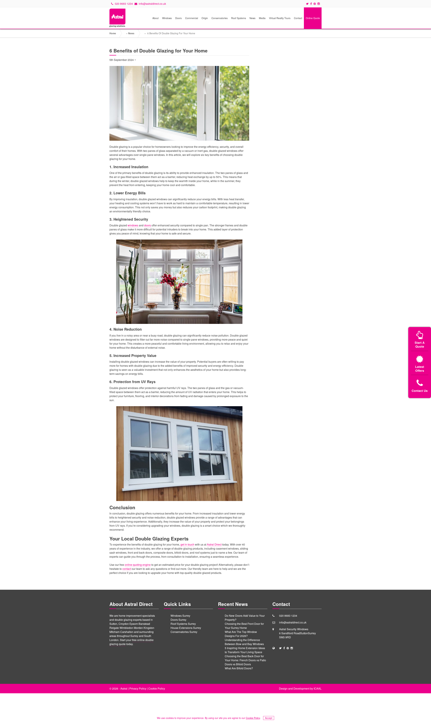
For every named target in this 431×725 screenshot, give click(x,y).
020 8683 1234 (123, 4)
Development (301, 688)
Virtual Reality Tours (279, 18)
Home (112, 33)
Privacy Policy (137, 688)
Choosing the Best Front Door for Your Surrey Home (244, 626)
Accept (268, 718)
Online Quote (313, 18)
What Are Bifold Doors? (239, 668)
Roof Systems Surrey (183, 624)
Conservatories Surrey (184, 632)
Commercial (191, 18)
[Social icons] (308, 4)
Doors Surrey (178, 620)
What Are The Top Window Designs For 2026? (241, 634)
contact (126, 569)
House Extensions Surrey (186, 628)
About (155, 18)
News (252, 18)
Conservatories (219, 18)
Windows (167, 18)
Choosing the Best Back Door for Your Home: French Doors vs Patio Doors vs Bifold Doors (245, 660)
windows (133, 225)
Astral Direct (214, 544)
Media (262, 18)
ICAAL (318, 688)
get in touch (187, 544)
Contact (298, 18)
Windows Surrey (180, 616)
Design (283, 688)
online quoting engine (138, 565)
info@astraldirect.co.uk (152, 4)
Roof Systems (238, 18)
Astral (123, 688)
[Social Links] (280, 648)
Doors (178, 18)
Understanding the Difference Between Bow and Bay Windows (244, 642)
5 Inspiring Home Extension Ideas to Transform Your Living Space (245, 650)
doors (148, 225)
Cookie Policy (156, 688)
